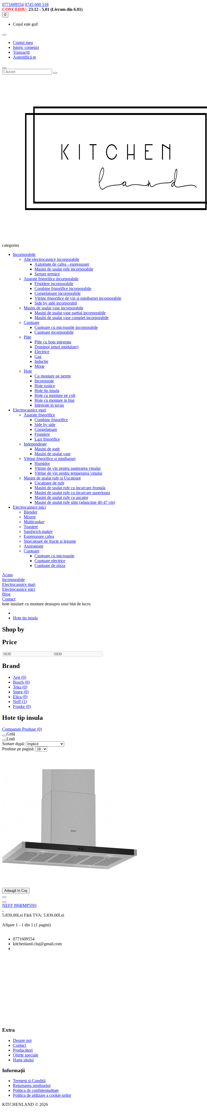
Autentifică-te (24, 57)
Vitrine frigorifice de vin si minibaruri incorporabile (77, 298)
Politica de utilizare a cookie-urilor (42, 1095)
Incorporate (44, 381)
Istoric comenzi (26, 47)
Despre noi (22, 1040)
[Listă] (4, 740)
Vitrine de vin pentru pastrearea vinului (67, 468)
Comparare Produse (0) (22, 729)
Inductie (41, 361)
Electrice (41, 351)
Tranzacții (21, 52)
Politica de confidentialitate (36, 1090)
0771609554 (13, 4)
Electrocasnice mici (29, 507)
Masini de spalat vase (52, 453)
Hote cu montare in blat (54, 400)
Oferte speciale (25, 1055)
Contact (19, 1045)
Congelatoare (45, 429)
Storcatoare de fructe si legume (50, 541)
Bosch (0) (21, 682)
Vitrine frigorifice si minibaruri (49, 458)
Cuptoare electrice (49, 560)
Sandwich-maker (38, 531)
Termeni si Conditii (29, 1080)
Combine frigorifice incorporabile (62, 288)
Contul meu (23, 42)
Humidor (42, 463)
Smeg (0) (21, 692)
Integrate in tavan (49, 405)
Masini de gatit (47, 449)
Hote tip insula (46, 390)
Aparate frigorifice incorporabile (51, 278)
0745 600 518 (37, 4)
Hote (28, 371)
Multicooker (34, 521)
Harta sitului (23, 1060)
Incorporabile (24, 254)
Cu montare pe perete (52, 376)
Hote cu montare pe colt (54, 395)
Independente (35, 444)
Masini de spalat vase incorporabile (53, 308)
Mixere (30, 517)
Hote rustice (44, 385)
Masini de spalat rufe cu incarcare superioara (72, 492)
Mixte (39, 366)
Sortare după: (13, 743)
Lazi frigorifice (47, 439)
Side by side (44, 424)
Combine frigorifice (51, 419)
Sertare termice (47, 274)
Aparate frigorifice (39, 415)
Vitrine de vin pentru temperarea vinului (68, 473)
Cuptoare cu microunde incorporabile (66, 327)
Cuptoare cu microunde (54, 555)
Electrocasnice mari (29, 410)
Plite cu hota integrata (52, 342)
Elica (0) (20, 696)
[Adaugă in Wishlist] (4, 897)
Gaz (38, 356)
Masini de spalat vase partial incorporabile (70, 312)
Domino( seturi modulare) (56, 347)
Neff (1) (20, 701)
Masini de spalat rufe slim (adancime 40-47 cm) (74, 502)
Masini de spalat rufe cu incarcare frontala (69, 487)
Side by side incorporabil (55, 303)
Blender (30, 512)
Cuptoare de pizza (49, 565)
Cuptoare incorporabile (54, 332)
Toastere (31, 526)
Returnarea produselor (32, 1085)
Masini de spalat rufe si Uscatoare (52, 478)
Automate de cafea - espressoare (61, 264)
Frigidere (42, 434)
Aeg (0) (19, 677)
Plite (27, 337)
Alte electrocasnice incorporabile (51, 259)
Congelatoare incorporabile (57, 293)
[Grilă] (4, 735)
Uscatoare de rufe (49, 483)
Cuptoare (31, 322)
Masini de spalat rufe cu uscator (61, 497)
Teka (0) (20, 687)
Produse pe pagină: (18, 749)
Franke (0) (22, 706)
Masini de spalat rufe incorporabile (63, 269)
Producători (23, 1050)
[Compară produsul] (4, 902)
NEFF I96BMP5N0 (19, 905)
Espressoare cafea (39, 536)
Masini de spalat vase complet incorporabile (71, 317)
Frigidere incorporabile (53, 283)
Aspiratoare (33, 546)
